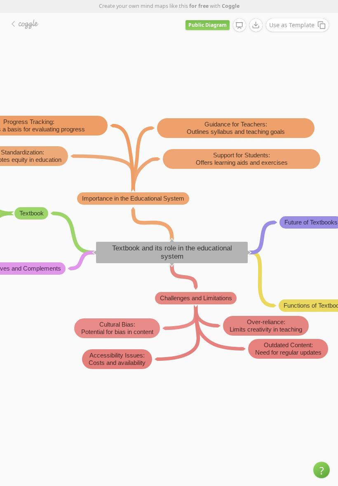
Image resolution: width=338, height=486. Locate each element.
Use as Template (292, 25)
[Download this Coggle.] (256, 25)
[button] (321, 470)
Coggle (230, 5)
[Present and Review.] (239, 25)
